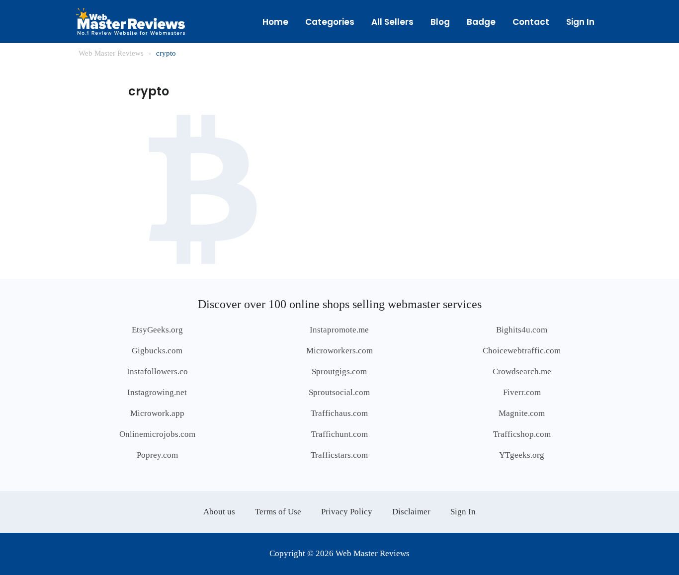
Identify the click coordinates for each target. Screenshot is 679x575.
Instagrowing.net (157, 392)
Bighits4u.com (521, 329)
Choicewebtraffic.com (522, 350)
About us (219, 511)
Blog (440, 22)
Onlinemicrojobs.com (157, 434)
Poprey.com (157, 455)
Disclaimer (411, 511)
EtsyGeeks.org (157, 329)
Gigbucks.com (157, 350)
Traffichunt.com (339, 434)
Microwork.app (157, 413)
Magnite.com (522, 413)
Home (275, 22)
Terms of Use (278, 511)
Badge (481, 22)
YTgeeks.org (521, 455)
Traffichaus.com (339, 413)
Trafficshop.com (522, 434)
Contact (530, 22)
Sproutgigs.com (339, 371)
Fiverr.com (522, 392)
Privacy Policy (346, 511)
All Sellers (392, 22)
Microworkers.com (339, 350)
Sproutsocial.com (339, 392)
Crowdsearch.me (522, 371)
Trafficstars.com (339, 455)
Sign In (580, 22)
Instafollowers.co (157, 371)
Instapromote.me (339, 329)
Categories (329, 22)
